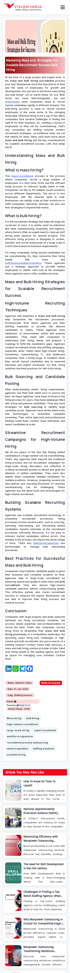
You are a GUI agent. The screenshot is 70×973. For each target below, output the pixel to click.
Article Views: (15, 708)
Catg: (11, 695)
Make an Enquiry (50, 682)
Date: (10, 689)
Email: (10, 701)
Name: (11, 682)
